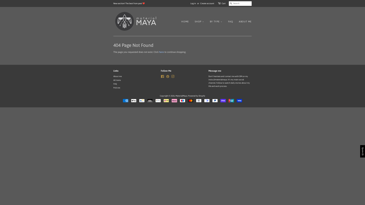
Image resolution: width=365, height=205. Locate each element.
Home (185, 21)
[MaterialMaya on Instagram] (172, 77)
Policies (116, 88)
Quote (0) (363, 151)
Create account (207, 3)
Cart (224, 3)
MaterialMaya (181, 96)
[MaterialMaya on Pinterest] (167, 77)
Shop (198, 21)
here (161, 52)
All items (117, 80)
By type (215, 21)
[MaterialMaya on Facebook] (162, 77)
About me (245, 21)
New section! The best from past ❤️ (129, 3)
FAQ (230, 21)
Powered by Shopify (196, 96)
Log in (193, 3)
